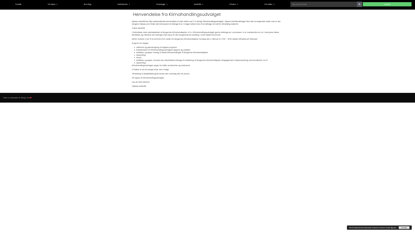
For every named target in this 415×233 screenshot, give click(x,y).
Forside (18, 4)
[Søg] (359, 4)
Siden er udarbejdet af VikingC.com (16, 98)
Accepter (404, 228)
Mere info (393, 227)
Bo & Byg (87, 4)
